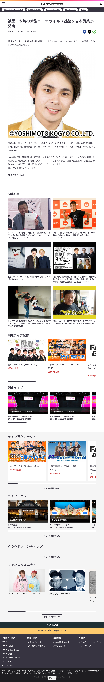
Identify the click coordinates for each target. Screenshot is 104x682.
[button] (101, 4)
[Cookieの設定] (35, 673)
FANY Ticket (7, 646)
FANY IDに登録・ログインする (52, 630)
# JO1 (83, 10)
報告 (34, 31)
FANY (4, 642)
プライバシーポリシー (37, 642)
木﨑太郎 (15, 175)
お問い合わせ (59, 646)
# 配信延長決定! (34, 10)
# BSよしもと (70, 10)
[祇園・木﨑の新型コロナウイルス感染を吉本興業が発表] (84, 32)
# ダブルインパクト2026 (13, 10)
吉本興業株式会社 (61, 642)
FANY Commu (8, 665)
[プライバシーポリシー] (55, 673)
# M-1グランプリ (53, 10)
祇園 (22, 175)
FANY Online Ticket (10, 650)
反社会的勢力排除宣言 (37, 646)
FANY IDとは (52, 625)
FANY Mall (6, 662)
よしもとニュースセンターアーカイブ (90, 644)
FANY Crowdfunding (11, 658)
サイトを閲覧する (51, 488)
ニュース (27, 31)
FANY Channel (8, 654)
